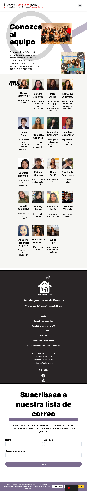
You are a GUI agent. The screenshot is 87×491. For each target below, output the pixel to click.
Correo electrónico (15, 451)
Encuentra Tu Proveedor (43, 341)
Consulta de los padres (43, 321)
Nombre (9, 440)
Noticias (43, 336)
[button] (80, 5)
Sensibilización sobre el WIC (43, 326)
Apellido (48, 440)
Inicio (43, 316)
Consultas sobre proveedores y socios (43, 345)
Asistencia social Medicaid (43, 331)
